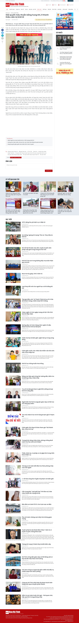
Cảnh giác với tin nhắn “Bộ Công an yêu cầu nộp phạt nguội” (65, 211)
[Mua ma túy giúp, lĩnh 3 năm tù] (13, 278)
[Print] (2, 38)
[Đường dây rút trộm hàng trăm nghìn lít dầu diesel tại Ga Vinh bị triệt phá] (13, 329)
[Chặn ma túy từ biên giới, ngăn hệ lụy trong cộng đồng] (13, 342)
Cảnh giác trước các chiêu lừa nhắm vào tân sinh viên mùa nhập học (38, 351)
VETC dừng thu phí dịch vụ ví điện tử (33, 222)
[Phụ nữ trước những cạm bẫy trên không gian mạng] (13, 521)
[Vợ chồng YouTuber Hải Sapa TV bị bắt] (31, 186)
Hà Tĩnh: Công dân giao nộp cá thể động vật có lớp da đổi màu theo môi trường (37, 557)
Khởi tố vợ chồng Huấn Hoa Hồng (65, 44)
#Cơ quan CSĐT (43, 154)
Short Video (12, 9)
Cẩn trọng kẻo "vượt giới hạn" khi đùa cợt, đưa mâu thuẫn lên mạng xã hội (37, 492)
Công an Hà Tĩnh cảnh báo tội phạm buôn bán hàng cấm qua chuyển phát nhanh (37, 583)
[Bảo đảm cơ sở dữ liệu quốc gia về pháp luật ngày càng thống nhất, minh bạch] (13, 203)
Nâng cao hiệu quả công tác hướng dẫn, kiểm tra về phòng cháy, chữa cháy (38, 377)
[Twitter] (2, 33)
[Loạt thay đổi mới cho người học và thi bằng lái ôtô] (13, 291)
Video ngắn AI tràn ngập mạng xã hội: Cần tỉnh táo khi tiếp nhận (37, 313)
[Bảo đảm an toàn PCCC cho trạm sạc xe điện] (13, 509)
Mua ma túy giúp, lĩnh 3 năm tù (32, 274)
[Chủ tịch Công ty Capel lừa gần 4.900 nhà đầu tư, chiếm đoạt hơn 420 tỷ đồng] (13, 574)
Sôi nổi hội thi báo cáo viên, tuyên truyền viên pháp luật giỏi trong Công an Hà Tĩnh (36, 248)
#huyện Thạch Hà (11, 153)
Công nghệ (65, 9)
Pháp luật (39, 9)
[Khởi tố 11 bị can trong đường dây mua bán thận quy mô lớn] (13, 265)
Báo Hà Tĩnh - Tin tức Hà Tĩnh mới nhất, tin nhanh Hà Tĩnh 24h (17, 5)
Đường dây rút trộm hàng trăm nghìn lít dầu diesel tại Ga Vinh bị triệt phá (66, 58)
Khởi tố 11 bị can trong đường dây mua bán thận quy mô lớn (37, 261)
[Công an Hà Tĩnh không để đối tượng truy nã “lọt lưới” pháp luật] (48, 186)
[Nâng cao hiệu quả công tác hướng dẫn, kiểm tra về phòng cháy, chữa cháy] (13, 381)
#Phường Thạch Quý (22, 151)
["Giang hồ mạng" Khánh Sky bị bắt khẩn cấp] (13, 548)
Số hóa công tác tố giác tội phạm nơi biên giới (38, 479)
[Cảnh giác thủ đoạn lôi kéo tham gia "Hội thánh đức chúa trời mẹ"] (13, 432)
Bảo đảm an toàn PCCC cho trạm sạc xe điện (36, 504)
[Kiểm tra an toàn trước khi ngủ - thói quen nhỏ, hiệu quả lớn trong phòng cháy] (13, 600)
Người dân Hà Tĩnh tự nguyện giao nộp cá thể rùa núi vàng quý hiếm (38, 402)
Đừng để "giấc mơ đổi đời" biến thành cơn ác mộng (65, 194)
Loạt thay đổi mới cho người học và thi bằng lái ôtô (65, 64)
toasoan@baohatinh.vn (69, 620)
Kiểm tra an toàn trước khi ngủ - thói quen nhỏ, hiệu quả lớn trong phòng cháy (37, 596)
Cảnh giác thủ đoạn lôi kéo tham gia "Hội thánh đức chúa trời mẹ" (37, 428)
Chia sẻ (2, 27)
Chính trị (18, 9)
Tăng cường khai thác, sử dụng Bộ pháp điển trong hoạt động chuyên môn (46, 211)
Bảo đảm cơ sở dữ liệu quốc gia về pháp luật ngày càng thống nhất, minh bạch (13, 211)
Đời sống (59, 9)
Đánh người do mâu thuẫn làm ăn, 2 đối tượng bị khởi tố (21, 140)
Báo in (55, 4)
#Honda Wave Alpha (42, 151)
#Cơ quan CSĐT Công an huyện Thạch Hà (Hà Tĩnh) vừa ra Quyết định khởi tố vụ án (30, 153)
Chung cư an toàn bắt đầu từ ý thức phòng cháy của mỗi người (37, 466)
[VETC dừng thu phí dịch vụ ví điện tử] (13, 226)
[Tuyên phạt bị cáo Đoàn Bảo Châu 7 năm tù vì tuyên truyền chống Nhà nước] (13, 534)
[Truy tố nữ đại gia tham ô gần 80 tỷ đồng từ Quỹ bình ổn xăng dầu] (13, 393)
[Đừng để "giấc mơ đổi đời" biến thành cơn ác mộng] (65, 186)
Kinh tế (22, 9)
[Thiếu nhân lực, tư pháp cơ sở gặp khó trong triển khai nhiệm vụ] (13, 457)
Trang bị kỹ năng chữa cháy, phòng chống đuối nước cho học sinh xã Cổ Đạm (37, 441)
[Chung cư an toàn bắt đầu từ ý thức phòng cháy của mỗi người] (13, 470)
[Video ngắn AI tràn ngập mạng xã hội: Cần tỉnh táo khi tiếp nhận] (13, 316)
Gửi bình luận (49, 170)
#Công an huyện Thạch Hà (13, 151)
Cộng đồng (70, 9)
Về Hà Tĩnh (54, 9)
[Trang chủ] (7, 9)
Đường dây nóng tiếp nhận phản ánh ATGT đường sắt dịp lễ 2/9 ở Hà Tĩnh (30, 211)
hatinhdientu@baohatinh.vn (68, 619)
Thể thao (44, 9)
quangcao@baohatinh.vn (62, 621)
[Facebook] (60, 0)
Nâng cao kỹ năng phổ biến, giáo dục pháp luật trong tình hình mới (13, 195)
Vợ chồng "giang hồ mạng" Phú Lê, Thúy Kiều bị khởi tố (66, 53)
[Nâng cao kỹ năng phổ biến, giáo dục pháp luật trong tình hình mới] (13, 186)
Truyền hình (71, 4)
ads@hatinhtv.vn (70, 621)
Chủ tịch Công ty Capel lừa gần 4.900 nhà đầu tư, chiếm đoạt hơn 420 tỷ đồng (38, 570)
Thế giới (49, 9)
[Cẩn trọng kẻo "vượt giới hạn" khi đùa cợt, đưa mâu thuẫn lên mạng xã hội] (13, 496)
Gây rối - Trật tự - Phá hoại (16, 157)
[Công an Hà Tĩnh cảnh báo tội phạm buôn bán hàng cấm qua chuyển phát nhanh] (13, 587)
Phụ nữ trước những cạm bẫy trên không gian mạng (37, 518)
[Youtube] (64, 0)
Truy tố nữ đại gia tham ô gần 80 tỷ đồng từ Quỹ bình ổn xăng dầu (37, 390)
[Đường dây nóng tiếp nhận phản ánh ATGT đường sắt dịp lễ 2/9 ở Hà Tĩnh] (31, 203)
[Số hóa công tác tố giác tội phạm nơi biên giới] (13, 483)
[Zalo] (65, 0)
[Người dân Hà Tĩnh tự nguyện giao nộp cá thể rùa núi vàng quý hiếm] (13, 406)
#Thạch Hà (35, 151)
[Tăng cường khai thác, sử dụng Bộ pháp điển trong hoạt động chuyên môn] (48, 203)
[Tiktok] (62, 0)
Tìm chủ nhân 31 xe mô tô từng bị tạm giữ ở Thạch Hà (38, 415)
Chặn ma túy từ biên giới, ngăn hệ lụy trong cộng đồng (38, 338)
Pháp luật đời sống (14, 12)
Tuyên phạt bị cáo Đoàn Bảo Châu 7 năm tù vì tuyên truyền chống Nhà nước (37, 530)
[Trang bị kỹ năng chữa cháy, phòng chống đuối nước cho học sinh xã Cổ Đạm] (13, 445)
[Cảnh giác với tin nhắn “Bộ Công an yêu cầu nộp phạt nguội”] (65, 203)
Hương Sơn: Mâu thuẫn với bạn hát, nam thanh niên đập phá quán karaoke (25, 142)
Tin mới (49, 4)
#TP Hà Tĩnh (29, 151)
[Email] (2, 35)
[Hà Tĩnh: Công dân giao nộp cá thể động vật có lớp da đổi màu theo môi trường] (13, 561)
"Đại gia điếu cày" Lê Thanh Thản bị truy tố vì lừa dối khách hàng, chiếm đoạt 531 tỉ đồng (37, 300)
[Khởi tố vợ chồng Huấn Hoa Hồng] (64, 40)
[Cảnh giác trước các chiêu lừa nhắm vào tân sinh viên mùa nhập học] (13, 355)
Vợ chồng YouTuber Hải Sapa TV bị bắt (65, 48)
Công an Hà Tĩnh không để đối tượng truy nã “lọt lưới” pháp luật (47, 195)
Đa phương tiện (63, 4)
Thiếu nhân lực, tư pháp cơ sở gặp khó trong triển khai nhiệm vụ (38, 454)
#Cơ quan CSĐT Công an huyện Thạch (15, 154)
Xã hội (26, 9)
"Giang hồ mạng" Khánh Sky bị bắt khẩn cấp (36, 544)
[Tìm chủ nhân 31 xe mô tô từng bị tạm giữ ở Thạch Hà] (13, 419)
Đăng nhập (71, 0)
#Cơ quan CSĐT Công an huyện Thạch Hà (31, 154)
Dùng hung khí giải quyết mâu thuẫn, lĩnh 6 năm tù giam (21, 144)
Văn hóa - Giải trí (32, 9)
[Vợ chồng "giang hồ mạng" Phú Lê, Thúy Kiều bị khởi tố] (13, 239)
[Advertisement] (29, 126)
